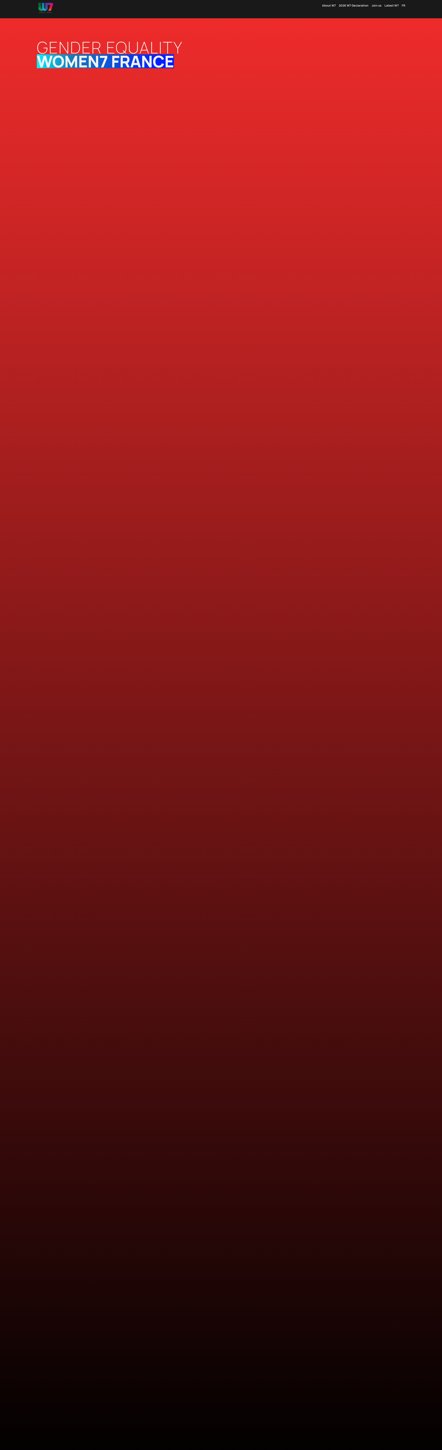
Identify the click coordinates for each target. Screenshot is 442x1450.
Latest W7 (391, 5)
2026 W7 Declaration (354, 5)
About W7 (329, 5)
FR (403, 5)
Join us (377, 5)
